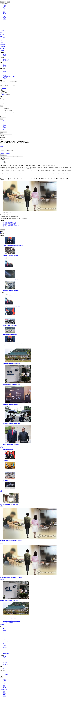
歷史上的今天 (2, 50)
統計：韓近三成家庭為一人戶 (8, 226)
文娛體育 (2, 30)
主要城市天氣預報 (6, 59)
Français (4, 686)
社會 (1, 28)
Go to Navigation (8, 0)
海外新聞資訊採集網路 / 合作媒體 (9, 76)
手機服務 (4, 65)
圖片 (1, 36)
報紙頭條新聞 (2, 48)
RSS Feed (4, 19)
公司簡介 (4, 71)
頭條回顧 (2, 42)
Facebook (4, 17)
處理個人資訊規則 (3, 689)
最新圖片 (4, 37)
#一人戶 (1, 82)
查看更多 (4, 88)
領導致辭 (4, 74)
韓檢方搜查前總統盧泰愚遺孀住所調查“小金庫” (9, 504)
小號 (5, 161)
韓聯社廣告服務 (5, 60)
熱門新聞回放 (2, 44)
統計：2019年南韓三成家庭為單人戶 (9, 222)
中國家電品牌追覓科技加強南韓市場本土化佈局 (11, 621)
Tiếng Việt (4, 687)
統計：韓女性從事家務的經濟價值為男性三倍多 (11, 225)
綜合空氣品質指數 (3, 94)
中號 (5, 162)
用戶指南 (4, 78)
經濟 (1, 26)
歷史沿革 (4, 75)
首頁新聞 (2, 579)
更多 (1, 446)
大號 (5, 163)
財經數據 (4, 55)
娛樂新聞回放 (2, 46)
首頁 (3, 70)
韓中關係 (2, 34)
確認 (1, 139)
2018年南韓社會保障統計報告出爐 (9, 224)
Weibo (4, 15)
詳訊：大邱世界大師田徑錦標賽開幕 (9, 622)
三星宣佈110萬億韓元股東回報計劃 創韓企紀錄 (9, 600)
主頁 (1, 624)
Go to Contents (2, 0)
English (4, 682)
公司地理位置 (5, 77)
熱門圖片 (2, 447)
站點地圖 (4, 66)
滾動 (3, 120)
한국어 (4, 681)
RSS (3, 64)
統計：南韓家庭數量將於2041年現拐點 (10, 223)
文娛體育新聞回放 (6, 653)
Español (4, 685)
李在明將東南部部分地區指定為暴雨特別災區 (11, 618)
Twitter (4, 18)
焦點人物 (4, 54)
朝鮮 (1, 32)
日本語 (4, 683)
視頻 (1, 40)
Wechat (4, 16)
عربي (3, 684)
